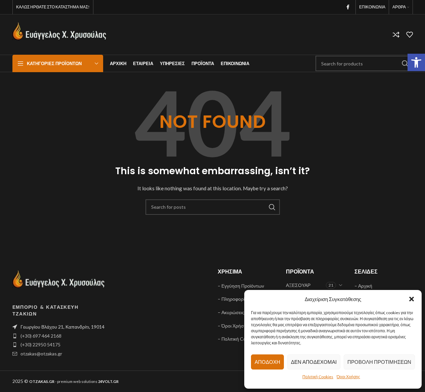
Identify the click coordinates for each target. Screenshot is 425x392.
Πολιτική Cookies (317, 376)
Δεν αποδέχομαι (314, 362)
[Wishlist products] (409, 34)
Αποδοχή (267, 362)
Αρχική (365, 286)
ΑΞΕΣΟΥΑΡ (298, 285)
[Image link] (58, 282)
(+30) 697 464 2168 (40, 336)
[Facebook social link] (348, 7)
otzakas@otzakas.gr (41, 353)
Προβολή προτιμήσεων (379, 362)
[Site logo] (59, 34)
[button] (416, 62)
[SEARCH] (405, 63)
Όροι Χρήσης (348, 376)
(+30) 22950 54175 (40, 344)
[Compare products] (396, 34)
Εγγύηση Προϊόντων (242, 286)
